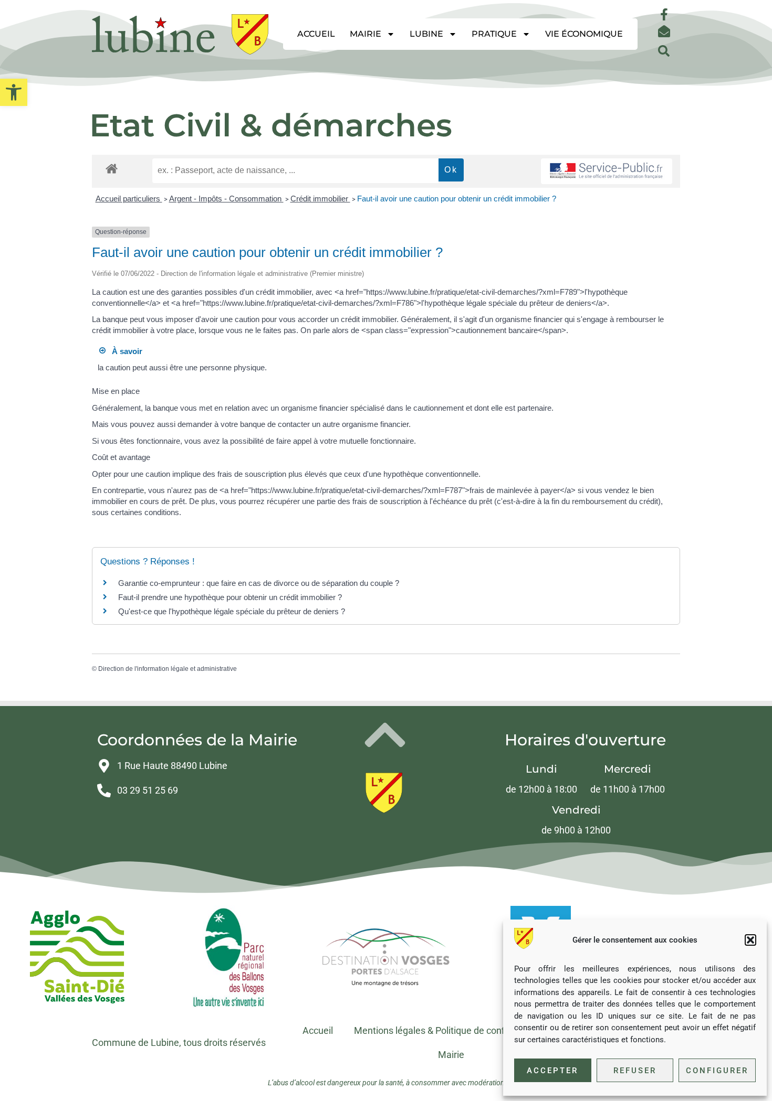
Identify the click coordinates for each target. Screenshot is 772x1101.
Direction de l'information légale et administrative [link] (167, 668)
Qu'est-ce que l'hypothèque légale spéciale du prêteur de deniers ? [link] (231, 611)
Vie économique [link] (584, 34)
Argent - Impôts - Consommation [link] (226, 198)
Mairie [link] (365, 34)
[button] (750, 940)
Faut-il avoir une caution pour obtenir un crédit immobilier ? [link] (456, 198)
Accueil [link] (316, 34)
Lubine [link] (426, 34)
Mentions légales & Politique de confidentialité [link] (450, 1030)
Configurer (717, 1070)
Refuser (634, 1070)
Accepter (552, 1070)
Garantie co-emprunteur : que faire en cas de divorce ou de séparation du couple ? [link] (258, 583)
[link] (13, 92)
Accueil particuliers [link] (129, 198)
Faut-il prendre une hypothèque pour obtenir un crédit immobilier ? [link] (230, 597)
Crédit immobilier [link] (320, 198)
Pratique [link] (494, 34)
